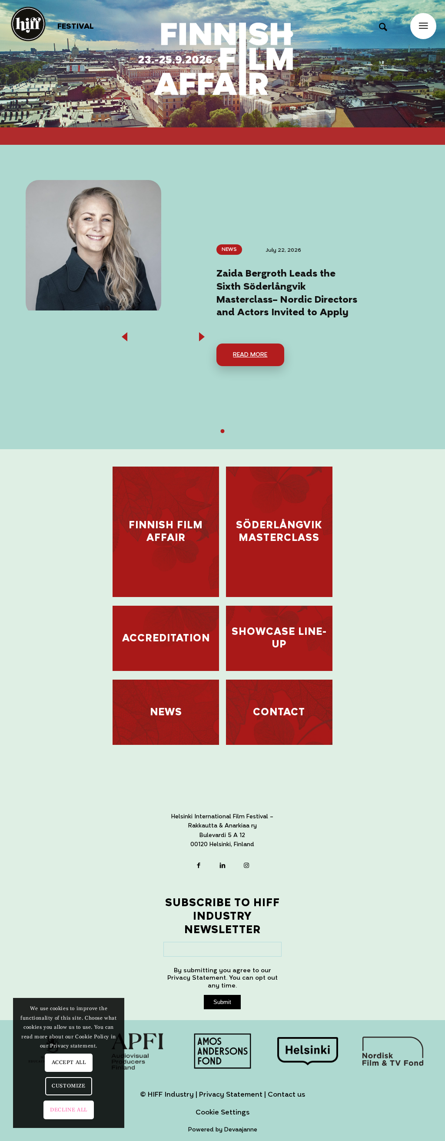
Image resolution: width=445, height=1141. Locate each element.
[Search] (383, 23)
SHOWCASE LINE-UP (279, 638)
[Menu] (423, 26)
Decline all (68, 1110)
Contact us (286, 1094)
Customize (68, 1086)
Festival (75, 26)
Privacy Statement (230, 1094)
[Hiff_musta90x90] (28, 23)
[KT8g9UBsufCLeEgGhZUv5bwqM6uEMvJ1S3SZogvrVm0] (307, 1051)
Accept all (69, 1062)
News (241, 260)
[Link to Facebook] (199, 866)
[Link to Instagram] (247, 866)
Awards (244, 249)
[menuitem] (75, 26)
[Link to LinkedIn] (223, 866)
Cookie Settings (222, 1112)
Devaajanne (240, 1129)
